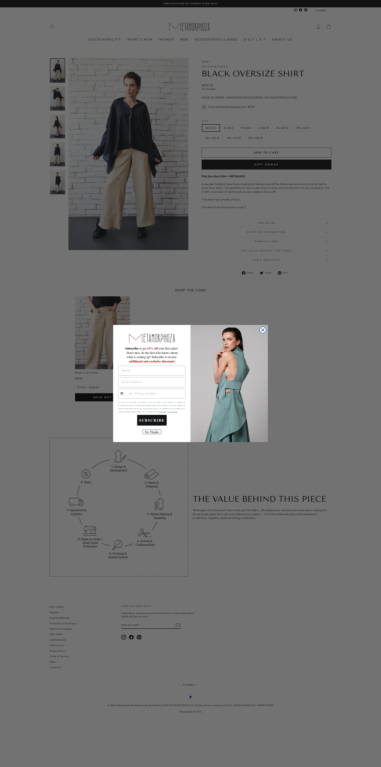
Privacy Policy (162, 411)
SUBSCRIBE (152, 420)
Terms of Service (172, 411)
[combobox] (125, 393)
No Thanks (152, 432)
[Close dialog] (262, 330)
